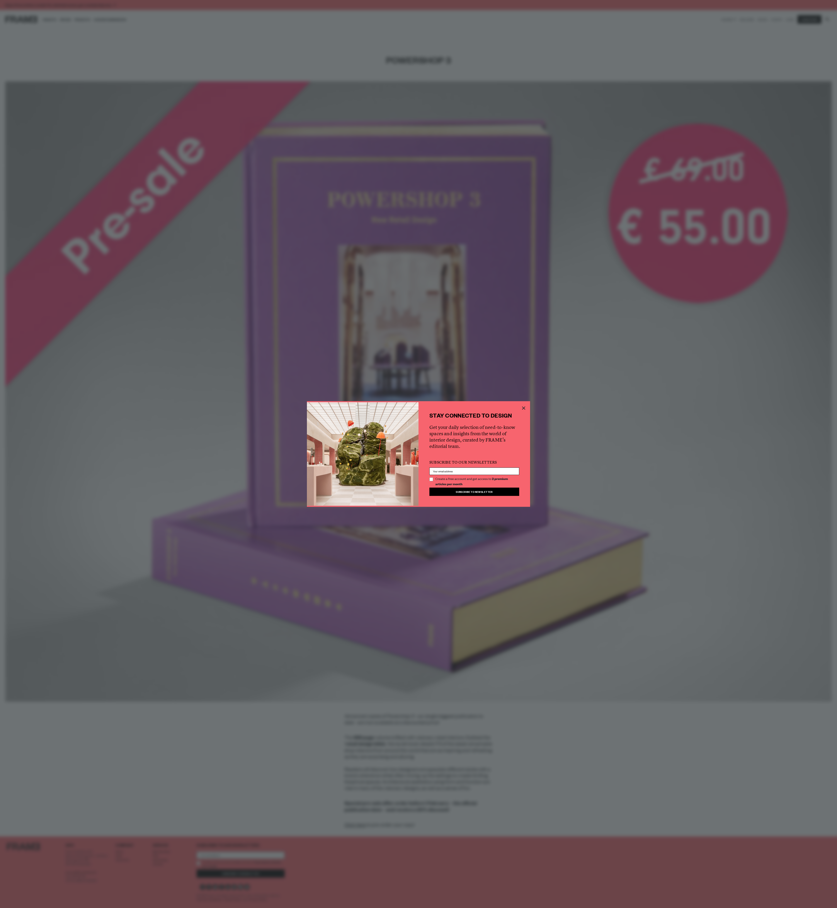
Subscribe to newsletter (474, 492)
